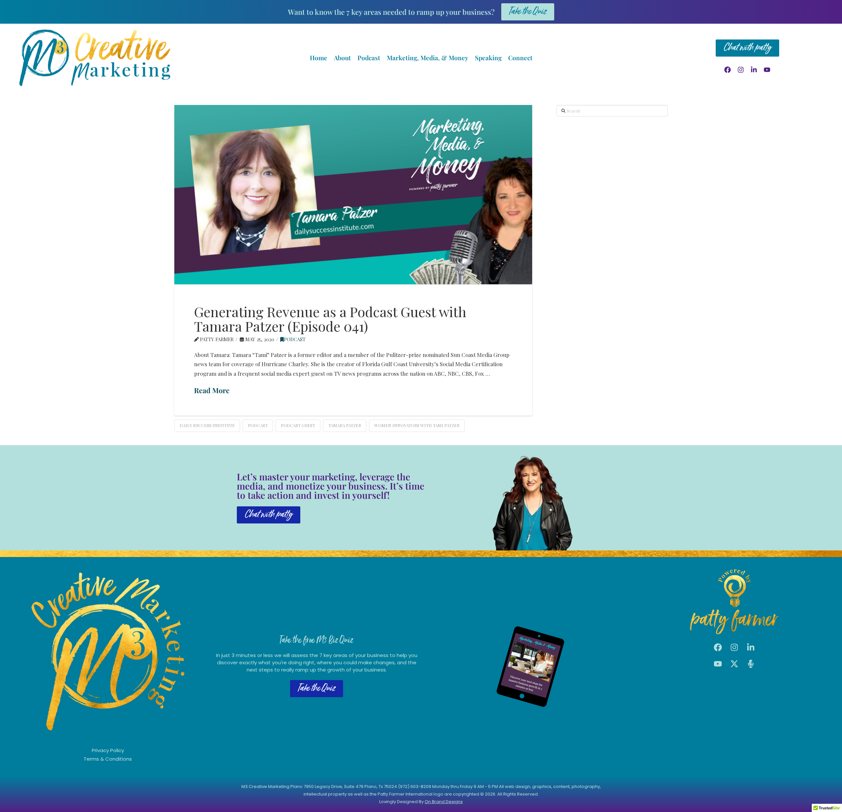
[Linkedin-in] (753, 69)
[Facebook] (727, 69)
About (342, 57)
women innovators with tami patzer (416, 425)
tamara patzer (344, 425)
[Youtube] (767, 69)
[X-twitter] (734, 664)
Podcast (369, 57)
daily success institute (207, 425)
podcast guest (298, 425)
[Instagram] (740, 69)
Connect (520, 57)
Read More (212, 390)
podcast (295, 339)
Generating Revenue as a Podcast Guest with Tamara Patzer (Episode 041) (330, 318)
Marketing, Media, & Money (427, 57)
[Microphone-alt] (751, 664)
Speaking (488, 57)
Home (318, 57)
